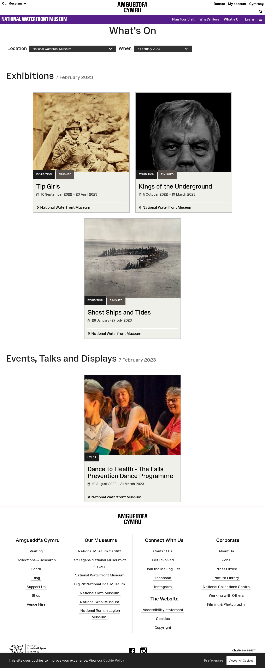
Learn (249, 19)
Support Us (36, 586)
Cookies (163, 619)
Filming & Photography (226, 604)
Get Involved (163, 560)
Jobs (226, 560)
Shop (36, 595)
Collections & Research (36, 560)
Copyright (162, 627)
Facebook (163, 578)
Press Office (226, 569)
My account (237, 4)
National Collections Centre (226, 586)
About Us (226, 551)
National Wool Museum (99, 602)
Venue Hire (36, 604)
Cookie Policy (113, 660)
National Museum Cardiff (99, 551)
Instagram (163, 586)
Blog (36, 578)
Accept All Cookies (241, 660)
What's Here (209, 19)
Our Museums (12, 3)
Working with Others (226, 595)
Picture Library (226, 578)
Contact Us (162, 551)
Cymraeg (256, 4)
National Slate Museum (99, 593)
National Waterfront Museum (34, 19)
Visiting (36, 551)
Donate (219, 4)
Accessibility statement (163, 610)
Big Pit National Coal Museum (99, 584)
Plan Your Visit (183, 19)
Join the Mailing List (163, 569)
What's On (232, 19)
